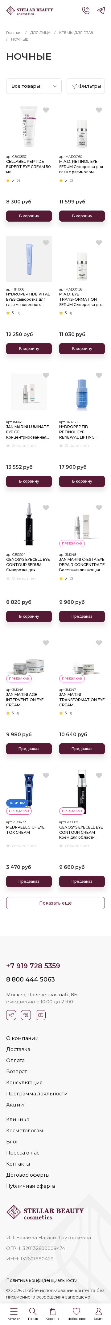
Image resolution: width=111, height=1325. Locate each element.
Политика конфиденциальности (41, 1280)
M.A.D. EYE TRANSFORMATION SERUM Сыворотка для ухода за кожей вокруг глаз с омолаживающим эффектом (81, 299)
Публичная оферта (30, 1186)
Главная (14, 32)
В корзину (29, 216)
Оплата (15, 1060)
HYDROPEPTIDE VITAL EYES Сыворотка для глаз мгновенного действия (28, 299)
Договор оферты (28, 1175)
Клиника (17, 1119)
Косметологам (24, 1131)
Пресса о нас (22, 1153)
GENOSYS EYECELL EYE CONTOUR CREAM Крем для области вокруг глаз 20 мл (81, 832)
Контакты (18, 1164)
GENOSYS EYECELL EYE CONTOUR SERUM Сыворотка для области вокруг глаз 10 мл (28, 564)
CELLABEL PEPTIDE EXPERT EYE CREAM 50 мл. (28, 166)
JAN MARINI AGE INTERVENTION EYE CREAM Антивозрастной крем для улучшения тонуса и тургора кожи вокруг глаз (28, 700)
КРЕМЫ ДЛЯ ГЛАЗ (76, 32)
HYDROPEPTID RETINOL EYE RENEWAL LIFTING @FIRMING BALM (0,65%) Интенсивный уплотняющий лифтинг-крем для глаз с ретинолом (79, 432)
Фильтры (89, 86)
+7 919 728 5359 (33, 966)
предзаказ (72, 543)
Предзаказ (82, 616)
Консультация (24, 1083)
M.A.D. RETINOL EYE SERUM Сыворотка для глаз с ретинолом (81, 166)
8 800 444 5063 (30, 979)
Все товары (25, 86)
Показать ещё (55, 903)
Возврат (16, 1071)
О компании (22, 1038)
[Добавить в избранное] (45, 110)
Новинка (17, 803)
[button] (13, 1314)
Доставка (18, 1049)
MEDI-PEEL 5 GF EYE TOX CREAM (25, 830)
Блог (12, 1142)
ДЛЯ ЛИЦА (40, 32)
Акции (15, 1105)
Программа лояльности (37, 1094)
